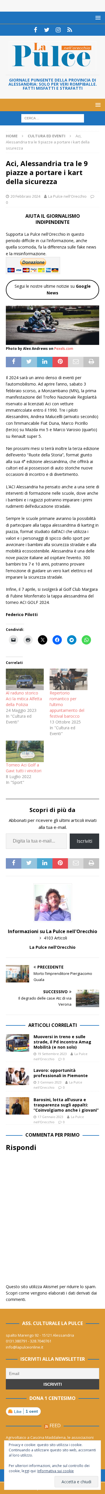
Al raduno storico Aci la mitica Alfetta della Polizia (24, 698)
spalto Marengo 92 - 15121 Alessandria (40, 1335)
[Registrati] (69, 30)
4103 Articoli (55, 938)
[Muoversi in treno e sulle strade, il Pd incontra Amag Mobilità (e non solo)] (17, 1043)
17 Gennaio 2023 (50, 1117)
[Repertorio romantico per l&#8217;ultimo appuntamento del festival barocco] (69, 679)
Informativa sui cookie (55, 1470)
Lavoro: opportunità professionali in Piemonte (61, 1073)
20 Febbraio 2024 (25, 196)
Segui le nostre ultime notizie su (53, 289)
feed (55, 1425)
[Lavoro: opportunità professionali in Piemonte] (17, 1076)
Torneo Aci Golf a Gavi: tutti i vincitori (23, 767)
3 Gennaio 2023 (50, 1082)
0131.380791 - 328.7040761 (28, 1341)
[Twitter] (47, 30)
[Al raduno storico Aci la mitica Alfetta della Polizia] (25, 679)
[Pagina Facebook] (35, 30)
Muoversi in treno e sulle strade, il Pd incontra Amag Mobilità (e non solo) (62, 1042)
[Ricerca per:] (52, 118)
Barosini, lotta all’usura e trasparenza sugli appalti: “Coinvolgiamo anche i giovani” (66, 1105)
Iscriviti (84, 841)
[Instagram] (58, 30)
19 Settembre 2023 (52, 1054)
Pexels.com (63, 348)
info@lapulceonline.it (24, 1347)
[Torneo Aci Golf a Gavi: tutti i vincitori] (25, 751)
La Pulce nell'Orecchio (67, 196)
